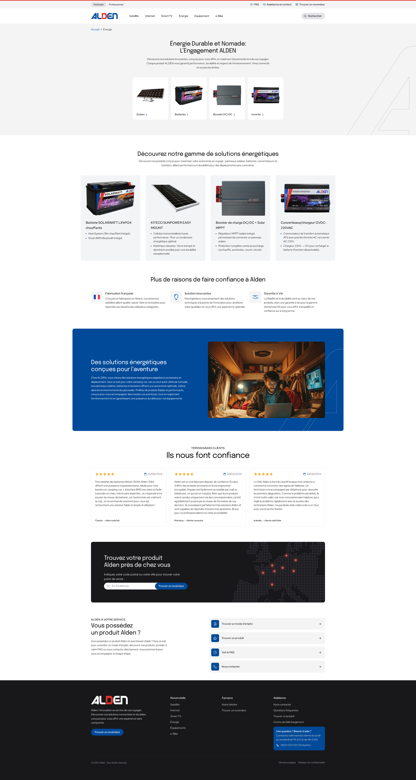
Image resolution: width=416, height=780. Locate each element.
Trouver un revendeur (312, 4)
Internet (175, 710)
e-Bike (174, 733)
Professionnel (116, 4)
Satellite (175, 704)
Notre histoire (229, 704)
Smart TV (175, 716)
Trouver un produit (283, 716)
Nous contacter (282, 704)
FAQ (256, 4)
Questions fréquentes (285, 710)
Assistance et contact (279, 4)
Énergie (174, 722)
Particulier (99, 4)
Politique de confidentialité (311, 762)
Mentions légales (287, 762)
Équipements (178, 728)
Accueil (95, 29)
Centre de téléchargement (288, 722)
